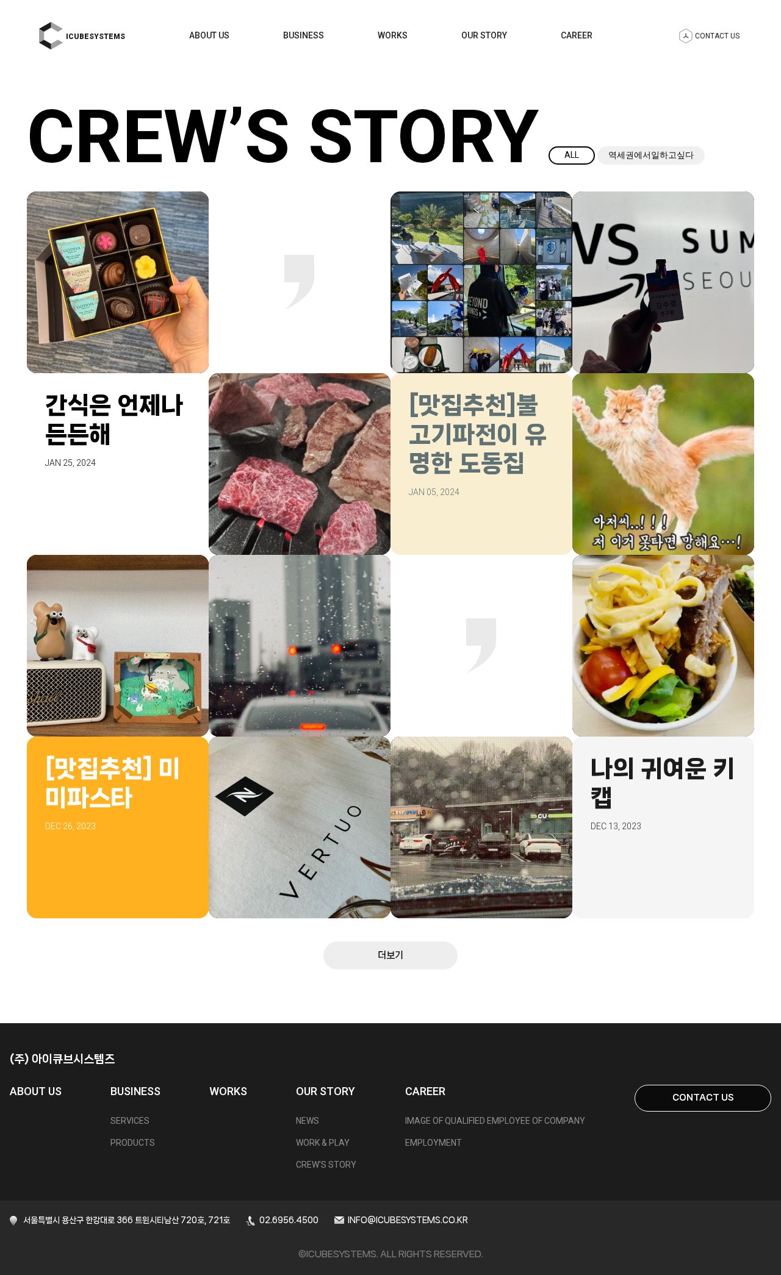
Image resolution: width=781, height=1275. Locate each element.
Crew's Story (326, 1165)
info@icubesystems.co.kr (408, 1220)
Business (303, 35)
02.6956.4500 (289, 1220)
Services (129, 1121)
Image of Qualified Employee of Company (495, 1121)
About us (209, 35)
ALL (571, 155)
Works (393, 35)
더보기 (390, 955)
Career (576, 35)
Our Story (484, 35)
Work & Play (323, 1143)
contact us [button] (717, 36)
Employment (433, 1143)
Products (132, 1143)
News (307, 1121)
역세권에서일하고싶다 (651, 155)
